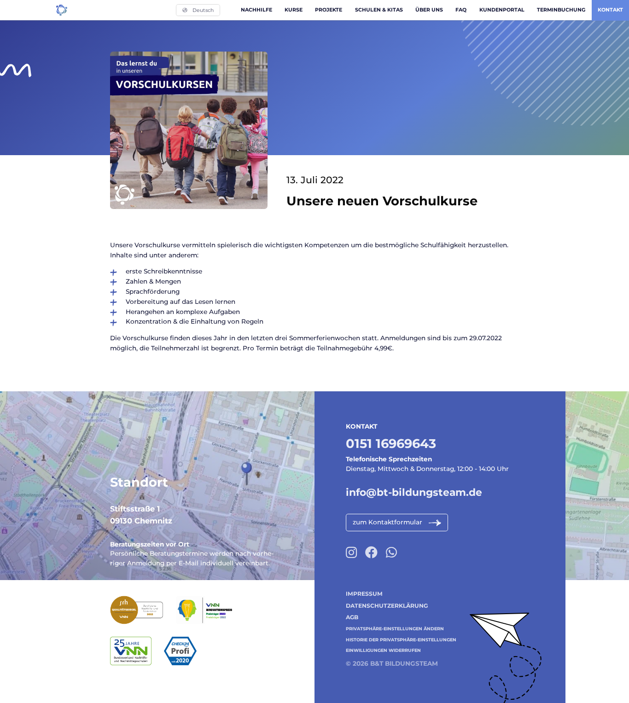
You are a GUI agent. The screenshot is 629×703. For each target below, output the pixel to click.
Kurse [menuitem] (294, 9)
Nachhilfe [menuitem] (256, 9)
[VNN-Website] (137, 651)
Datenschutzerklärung (387, 605)
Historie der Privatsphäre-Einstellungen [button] (401, 639)
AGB (352, 617)
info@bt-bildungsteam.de (414, 492)
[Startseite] (61, 10)
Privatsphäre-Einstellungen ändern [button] (395, 628)
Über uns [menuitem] (429, 9)
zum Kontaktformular (387, 522)
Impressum (364, 593)
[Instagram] (351, 552)
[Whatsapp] (391, 552)
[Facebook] (371, 552)
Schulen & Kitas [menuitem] (379, 9)
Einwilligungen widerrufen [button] (383, 650)
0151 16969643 (391, 443)
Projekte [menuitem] (328, 9)
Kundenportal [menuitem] (501, 9)
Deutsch (203, 10)
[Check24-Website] (186, 651)
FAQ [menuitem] (460, 9)
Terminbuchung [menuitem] (561, 9)
